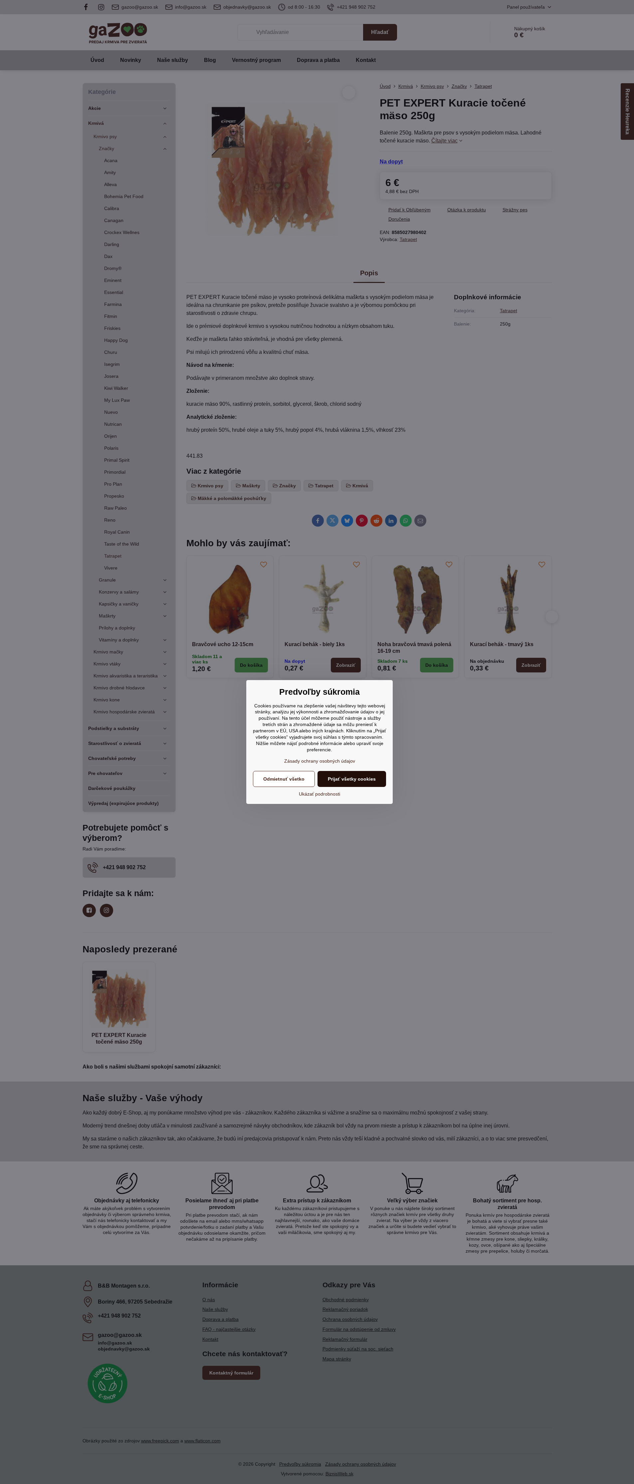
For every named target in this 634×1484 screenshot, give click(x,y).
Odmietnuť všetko (284, 779)
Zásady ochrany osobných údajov (319, 761)
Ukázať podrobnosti (319, 794)
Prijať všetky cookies (352, 779)
